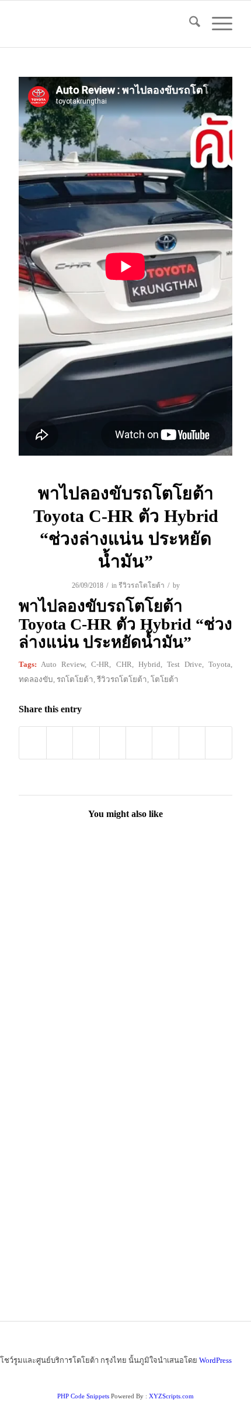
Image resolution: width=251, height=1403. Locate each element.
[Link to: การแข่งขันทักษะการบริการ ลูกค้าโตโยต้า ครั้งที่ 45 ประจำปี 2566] (71, 1092)
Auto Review (63, 664)
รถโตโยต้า (75, 679)
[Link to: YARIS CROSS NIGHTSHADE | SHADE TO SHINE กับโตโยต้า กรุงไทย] (178, 988)
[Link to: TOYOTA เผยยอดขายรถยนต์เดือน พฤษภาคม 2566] (178, 1197)
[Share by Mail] (218, 743)
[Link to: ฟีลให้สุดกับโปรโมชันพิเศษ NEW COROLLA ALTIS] (178, 1092)
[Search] (188, 24)
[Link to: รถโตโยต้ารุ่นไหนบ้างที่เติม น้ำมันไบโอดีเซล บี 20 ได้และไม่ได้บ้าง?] (71, 1197)
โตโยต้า (165, 679)
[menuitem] (188, 24)
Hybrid (149, 664)
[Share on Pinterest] (86, 743)
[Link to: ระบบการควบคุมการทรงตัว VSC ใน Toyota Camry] (71, 883)
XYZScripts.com (171, 1396)
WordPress (215, 1360)
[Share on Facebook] (32, 743)
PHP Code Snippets (83, 1396)
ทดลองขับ (36, 679)
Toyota (219, 664)
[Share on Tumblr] (139, 743)
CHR (124, 664)
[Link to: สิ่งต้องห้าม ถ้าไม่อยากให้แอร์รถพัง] (71, 988)
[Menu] (216, 24)
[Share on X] (59, 743)
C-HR (100, 664)
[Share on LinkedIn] (113, 743)
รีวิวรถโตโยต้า (141, 585)
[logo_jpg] (104, 24)
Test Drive (184, 664)
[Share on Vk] (165, 743)
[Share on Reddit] (192, 743)
